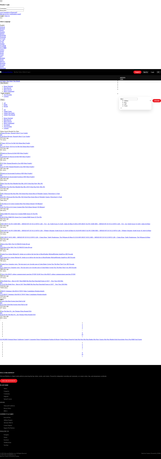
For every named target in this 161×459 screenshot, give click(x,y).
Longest (6, 128)
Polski (2, 60)
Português (3, 35)
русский (2, 38)
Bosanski (2, 63)
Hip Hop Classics (98, 339)
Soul (136, 339)
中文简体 (3, 46)
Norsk (2, 53)
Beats (15, 339)
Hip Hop (80, 339)
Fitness (66, 339)
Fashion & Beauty (54, 339)
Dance (38, 339)
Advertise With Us (8, 422)
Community (7, 393)
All (1, 339)
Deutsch (2, 28)
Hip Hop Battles (88, 339)
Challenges (20, 339)
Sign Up (7, 16)
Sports (140, 339)
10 (82, 334)
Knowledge (121, 339)
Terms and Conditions (9, 405)
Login (2, 16)
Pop (130, 339)
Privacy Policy (7, 408)
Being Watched (8, 118)
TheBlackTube (7, 442)
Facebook (6, 440)
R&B (133, 339)
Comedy (26, 339)
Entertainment (45, 339)
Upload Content (8, 399)
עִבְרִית (2, 42)
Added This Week (9, 113)
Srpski (2, 66)
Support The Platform (9, 428)
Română (2, 58)
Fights (62, 339)
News (127, 339)
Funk (76, 339)
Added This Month (9, 115)
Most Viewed (8, 121)
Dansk (2, 51)
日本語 (2, 44)
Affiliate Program (8, 420)
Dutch (2, 30)
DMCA (5, 411)
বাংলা (1, 56)
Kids (116, 339)
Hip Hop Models (109, 339)
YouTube (6, 445)
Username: (3, 8)
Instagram (123, 89)
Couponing (32, 339)
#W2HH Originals (8, 339)
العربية (2, 40)
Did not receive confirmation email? (10, 14)
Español (2, 32)
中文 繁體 (3, 48)
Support (137, 72)
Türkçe (2, 50)
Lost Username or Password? (8, 12)
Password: (3, 10)
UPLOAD (156, 100)
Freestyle (71, 339)
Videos (5, 388)
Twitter (5, 437)
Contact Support (8, 425)
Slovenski (3, 68)
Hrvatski (2, 65)
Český (2, 55)
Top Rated (7, 125)
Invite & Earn (7, 417)
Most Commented (9, 123)
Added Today (8, 111)
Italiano (2, 33)
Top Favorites (8, 126)
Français (2, 27)
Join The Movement (8, 381)
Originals (6, 396)
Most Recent (7, 120)
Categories (6, 391)
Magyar (2, 61)
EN (158, 72)
